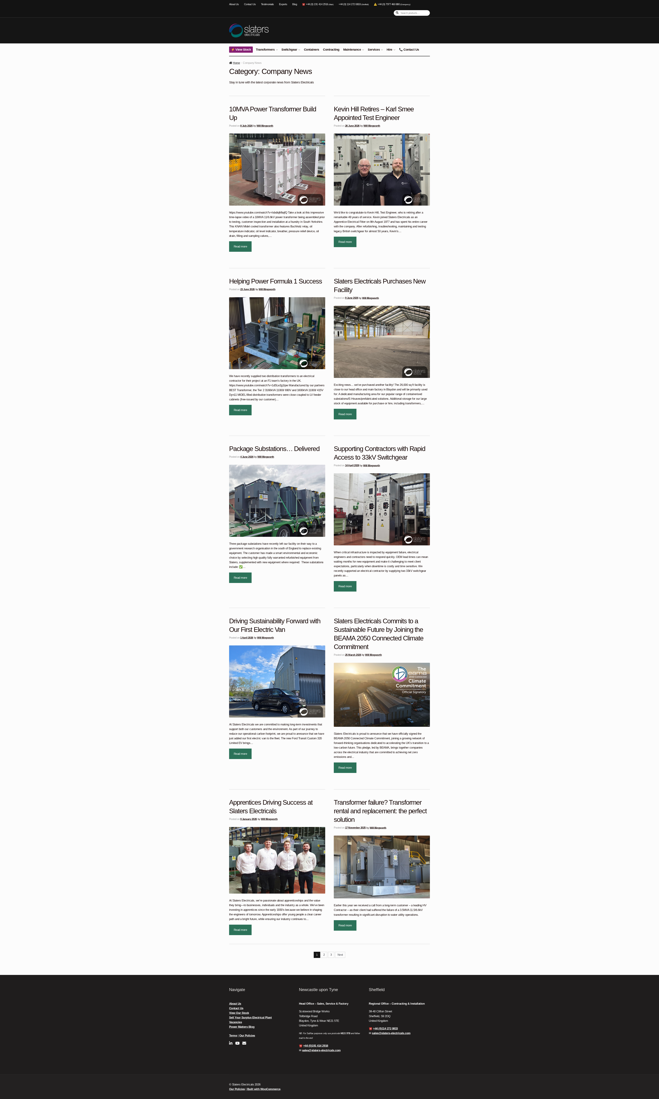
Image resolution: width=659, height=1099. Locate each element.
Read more (240, 246)
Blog (294, 4)
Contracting (331, 49)
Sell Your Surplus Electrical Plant (250, 1017)
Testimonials (267, 4)
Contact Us (250, 4)
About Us (234, 4)
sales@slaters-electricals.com (321, 1050)
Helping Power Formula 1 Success (275, 281)
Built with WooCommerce (263, 1089)
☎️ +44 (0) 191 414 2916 (317, 4)
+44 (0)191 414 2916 (315, 1045)
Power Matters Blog (242, 1026)
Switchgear (289, 49)
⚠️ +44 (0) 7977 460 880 (392, 4)
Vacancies (235, 1022)
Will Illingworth (265, 125)
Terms (233, 1035)
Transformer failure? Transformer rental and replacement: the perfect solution (380, 811)
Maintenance (352, 49)
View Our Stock (239, 1013)
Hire (389, 49)
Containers (311, 49)
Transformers (265, 49)
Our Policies (247, 1035)
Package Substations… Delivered (274, 448)
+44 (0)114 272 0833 (385, 1028)
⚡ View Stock (241, 49)
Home (236, 62)
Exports (283, 4)
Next (340, 954)
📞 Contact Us (409, 49)
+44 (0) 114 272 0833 (354, 4)
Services (374, 49)
